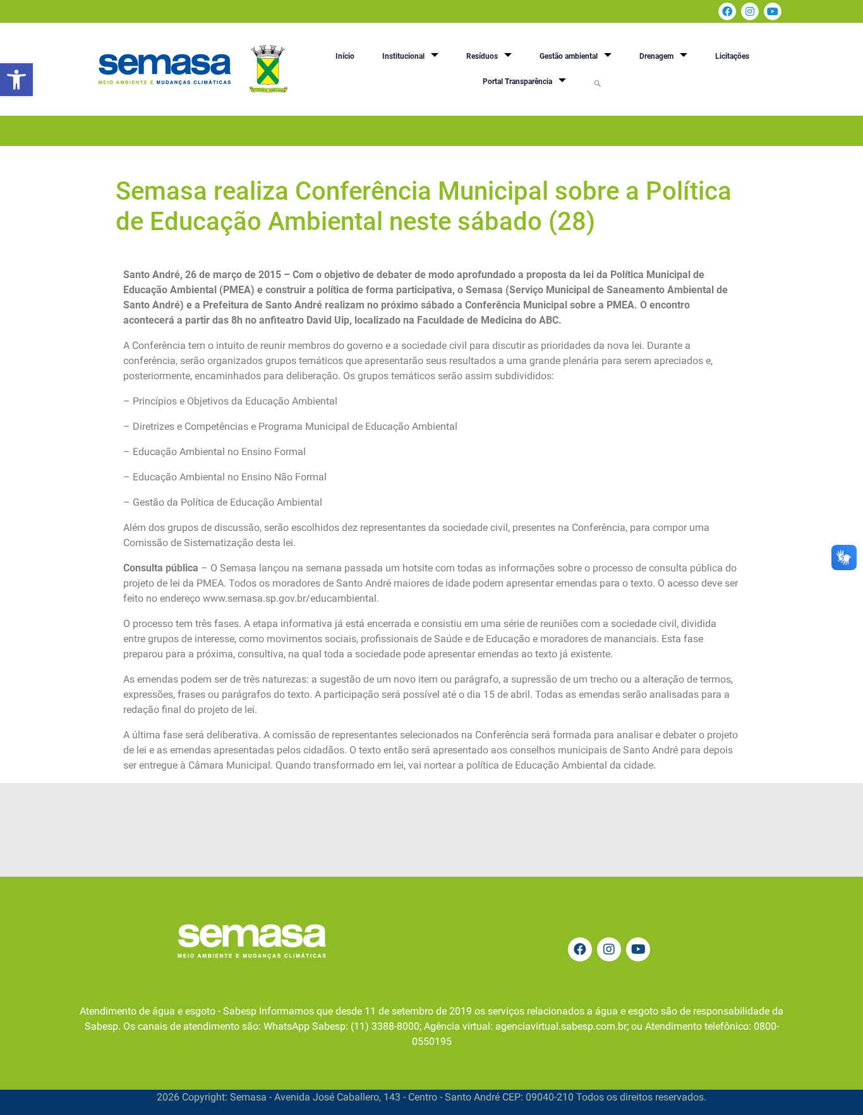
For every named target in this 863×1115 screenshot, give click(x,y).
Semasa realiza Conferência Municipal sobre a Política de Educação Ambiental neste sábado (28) (424, 206)
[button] (16, 79)
